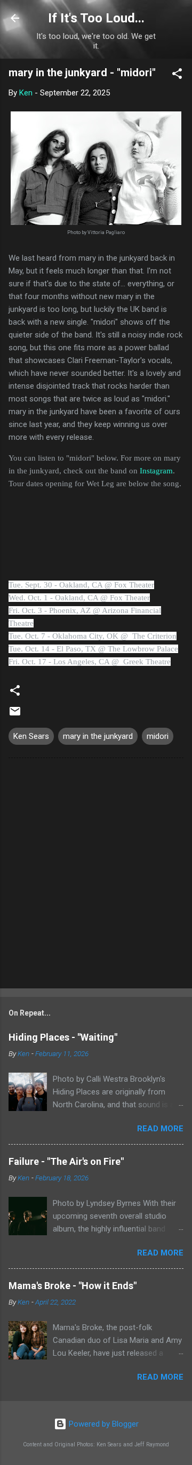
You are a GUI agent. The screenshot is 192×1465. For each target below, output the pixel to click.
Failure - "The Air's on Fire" (66, 1161)
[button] (177, 75)
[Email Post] (15, 715)
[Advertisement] (96, 875)
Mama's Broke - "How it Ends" (73, 1285)
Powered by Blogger (103, 1424)
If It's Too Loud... (96, 18)
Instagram (156, 470)
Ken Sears (31, 736)
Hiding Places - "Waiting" (63, 1037)
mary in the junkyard (98, 736)
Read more (160, 1128)
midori (158, 736)
